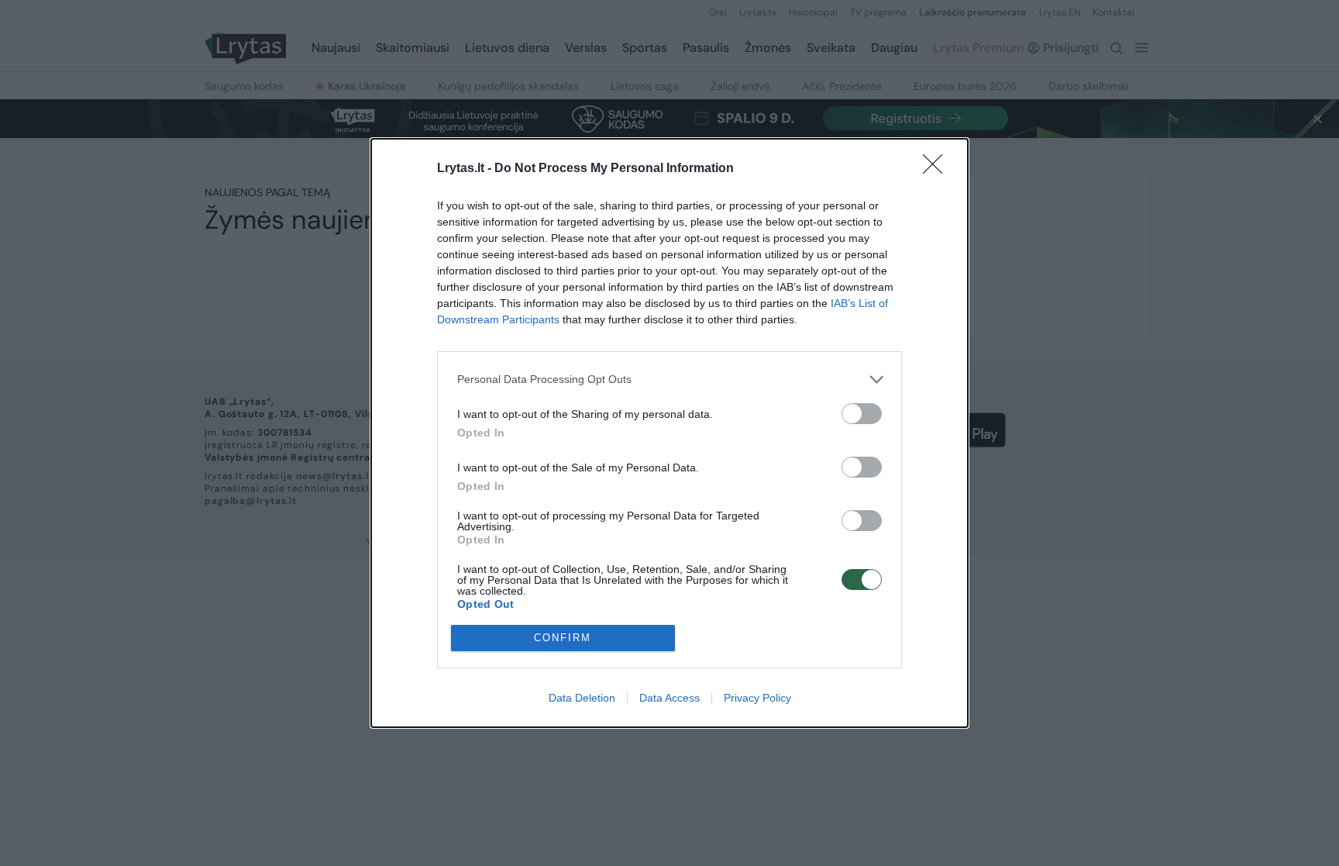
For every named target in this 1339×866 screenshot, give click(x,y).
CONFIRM (562, 637)
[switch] (862, 413)
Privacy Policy (757, 698)
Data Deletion (582, 698)
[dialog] (669, 433)
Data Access (669, 698)
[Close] (937, 169)
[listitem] (669, 379)
